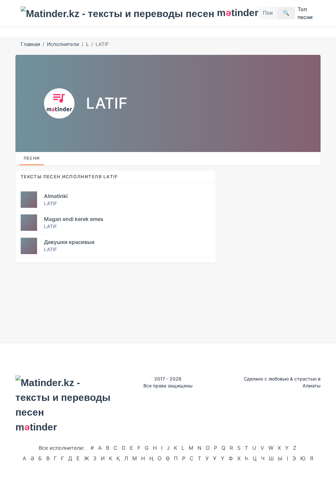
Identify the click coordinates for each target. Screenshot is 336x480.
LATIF (50, 203)
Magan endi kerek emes (73, 219)
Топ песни (305, 13)
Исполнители (63, 44)
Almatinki (56, 196)
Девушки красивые (69, 242)
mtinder (233, 12)
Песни (32, 158)
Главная (30, 44)
